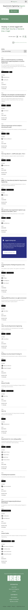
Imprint (9, 606)
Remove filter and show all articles (20, 42)
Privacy (13, 606)
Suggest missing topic (9, 252)
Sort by (2, 49)
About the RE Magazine (14, 589)
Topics (15, 11)
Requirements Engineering (14, 6)
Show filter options (12, 36)
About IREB (14, 587)
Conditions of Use (20, 606)
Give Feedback (14, 597)
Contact (14, 591)
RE (14, 1)
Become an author (14, 601)
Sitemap (4, 606)
